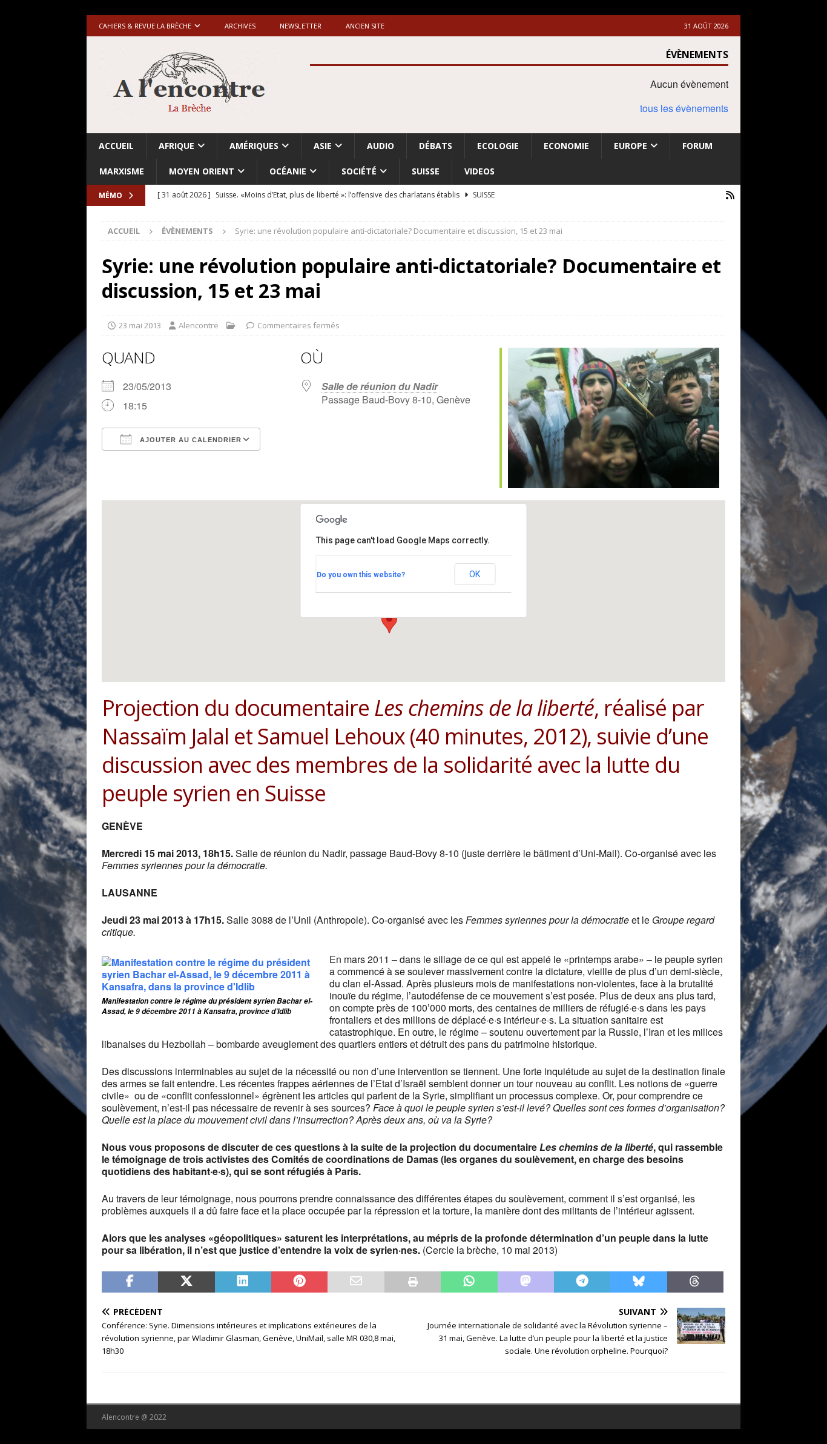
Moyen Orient (201, 171)
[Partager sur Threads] (695, 1282)
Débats (435, 145)
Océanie (287, 171)
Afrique (176, 145)
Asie (323, 145)
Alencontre (199, 325)
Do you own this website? (361, 575)
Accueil (116, 145)
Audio (380, 145)
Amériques (253, 145)
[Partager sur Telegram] (582, 1282)
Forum (697, 145)
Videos (479, 171)
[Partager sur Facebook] (130, 1282)
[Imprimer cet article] (412, 1282)
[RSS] (729, 195)
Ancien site (365, 25)
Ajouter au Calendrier (189, 439)
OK (474, 574)
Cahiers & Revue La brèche (145, 25)
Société (359, 171)
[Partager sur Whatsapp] (469, 1282)
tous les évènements (684, 108)
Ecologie (498, 145)
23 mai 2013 (140, 325)
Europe (630, 145)
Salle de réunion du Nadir (379, 386)
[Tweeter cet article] (186, 1282)
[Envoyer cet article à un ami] (356, 1282)
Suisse (426, 171)
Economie (566, 145)
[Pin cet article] (299, 1282)
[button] (389, 622)
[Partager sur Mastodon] (526, 1282)
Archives (240, 25)
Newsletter (300, 25)
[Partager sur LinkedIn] (243, 1282)
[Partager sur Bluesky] (638, 1282)
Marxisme (121, 171)
